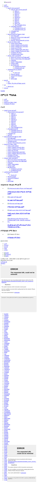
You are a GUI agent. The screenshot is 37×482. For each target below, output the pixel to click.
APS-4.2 (16, 22)
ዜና (5, 85)
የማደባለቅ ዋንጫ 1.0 (19, 28)
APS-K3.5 (17, 17)
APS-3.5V (17, 23)
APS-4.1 (16, 20)
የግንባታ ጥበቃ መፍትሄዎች (14, 55)
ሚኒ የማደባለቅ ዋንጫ (20, 25)
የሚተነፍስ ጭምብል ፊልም (16, 207)
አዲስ (5, 248)
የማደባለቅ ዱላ (15, 31)
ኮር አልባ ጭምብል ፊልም (15, 200)
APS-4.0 (16, 19)
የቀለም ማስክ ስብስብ (16, 62)
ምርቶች (6, 6)
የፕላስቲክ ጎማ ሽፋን (16, 52)
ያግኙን (6, 250)
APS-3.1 (16, 14)
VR (9, 82)
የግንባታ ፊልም (14, 63)
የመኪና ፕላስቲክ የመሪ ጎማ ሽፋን (19, 46)
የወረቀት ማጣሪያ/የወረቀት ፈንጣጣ (20, 40)
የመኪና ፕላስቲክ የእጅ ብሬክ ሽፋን (19, 49)
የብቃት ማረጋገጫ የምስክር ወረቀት (16, 83)
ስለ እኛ (6, 80)
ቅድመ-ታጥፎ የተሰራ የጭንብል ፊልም (20, 58)
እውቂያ (6, 88)
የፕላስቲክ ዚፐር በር (19, 68)
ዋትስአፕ (3, 263)
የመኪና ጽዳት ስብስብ (16, 43)
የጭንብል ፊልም (15, 35)
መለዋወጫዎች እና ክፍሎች (15, 69)
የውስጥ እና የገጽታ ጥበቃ (14, 42)
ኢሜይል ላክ (4, 262)
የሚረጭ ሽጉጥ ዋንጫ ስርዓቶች (19, 9)
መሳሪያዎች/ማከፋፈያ (16, 75)
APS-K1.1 (17, 12)
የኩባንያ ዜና (11, 86)
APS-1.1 (16, 11)
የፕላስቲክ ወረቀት (15, 39)
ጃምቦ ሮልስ (14, 78)
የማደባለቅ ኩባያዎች (16, 26)
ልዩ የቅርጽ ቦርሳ (15, 65)
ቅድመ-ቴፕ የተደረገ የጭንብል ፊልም (20, 37)
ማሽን (12, 77)
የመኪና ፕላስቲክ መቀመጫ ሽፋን (19, 45)
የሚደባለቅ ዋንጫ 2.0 (19, 29)
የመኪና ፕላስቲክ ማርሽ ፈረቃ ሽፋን (20, 51)
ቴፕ (12, 71)
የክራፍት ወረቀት (15, 74)
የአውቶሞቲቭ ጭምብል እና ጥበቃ (16, 34)
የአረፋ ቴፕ (17, 72)
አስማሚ (13, 32)
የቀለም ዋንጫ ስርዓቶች (14, 8)
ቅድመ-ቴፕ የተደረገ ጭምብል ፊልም (20, 57)
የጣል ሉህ (13, 60)
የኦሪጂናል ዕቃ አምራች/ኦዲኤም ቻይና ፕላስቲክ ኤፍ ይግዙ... (19, 226)
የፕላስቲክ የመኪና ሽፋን (17, 54)
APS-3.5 (16, 15)
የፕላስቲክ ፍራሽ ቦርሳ (19, 66)
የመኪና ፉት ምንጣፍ (16, 48)
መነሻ (5, 5)
